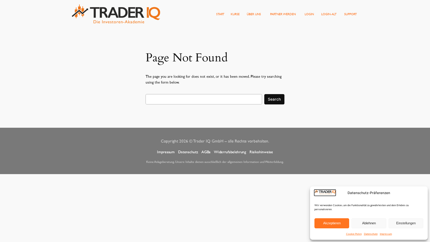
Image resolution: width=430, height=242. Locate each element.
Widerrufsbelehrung (230, 152)
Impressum (386, 234)
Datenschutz (371, 234)
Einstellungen (406, 223)
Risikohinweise (261, 152)
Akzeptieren (332, 223)
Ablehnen (369, 223)
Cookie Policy (354, 234)
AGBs (206, 152)
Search (274, 99)
